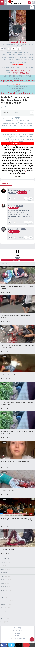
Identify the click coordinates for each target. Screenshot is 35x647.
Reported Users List (17, 175)
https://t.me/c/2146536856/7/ (21, 73)
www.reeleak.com (17, 42)
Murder (2, 579)
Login (29, 2)
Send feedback (17, 627)
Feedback (26, 172)
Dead (2, 597)
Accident (3, 562)
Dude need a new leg (7, 549)
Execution (3, 601)
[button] (17, 29)
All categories (4, 558)
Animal (2, 594)
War (1, 622)
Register (33, 2)
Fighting (3, 604)
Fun (1, 618)
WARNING (17, 635)
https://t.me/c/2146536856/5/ (20, 72)
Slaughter (3, 572)
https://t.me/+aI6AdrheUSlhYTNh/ (20, 70)
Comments (6, 183)
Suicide (2, 590)
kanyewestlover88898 (19, 190)
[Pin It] (26, 645)
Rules (17, 632)
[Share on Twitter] (11, 645)
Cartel (2, 583)
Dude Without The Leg (8, 374)
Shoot (2, 569)
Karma (2, 615)
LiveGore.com (19, 638)
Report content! (17, 628)
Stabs (2, 608)
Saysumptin (14, 229)
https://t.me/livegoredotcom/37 (17, 93)
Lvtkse (11, 205)
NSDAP (17, 255)
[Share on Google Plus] (18, 645)
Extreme (3, 611)
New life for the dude (7, 490)
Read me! (17, 633)
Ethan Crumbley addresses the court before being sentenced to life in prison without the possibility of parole (17, 520)
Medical (3, 586)
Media (4, 267)
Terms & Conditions (17, 630)
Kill (1, 565)
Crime (2, 576)
